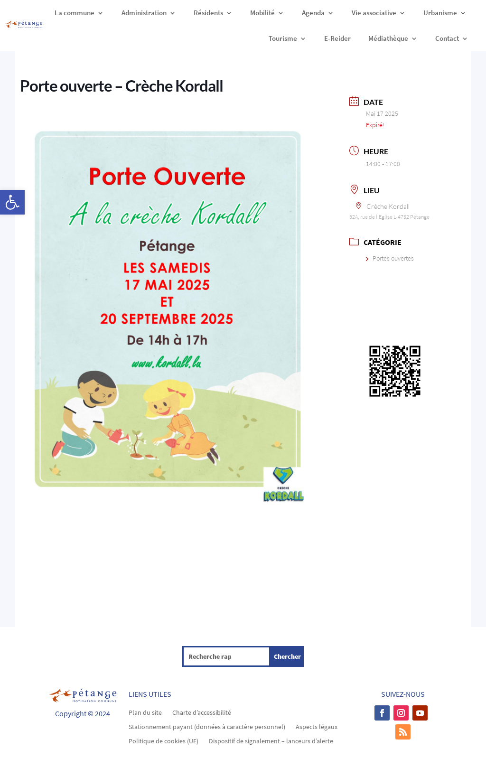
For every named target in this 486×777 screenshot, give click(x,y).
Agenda (313, 12)
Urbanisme (440, 12)
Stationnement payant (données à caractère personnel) (207, 726)
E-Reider (337, 38)
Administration (144, 12)
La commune (74, 12)
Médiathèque (388, 38)
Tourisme (283, 38)
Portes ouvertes (393, 258)
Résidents (208, 12)
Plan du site (145, 712)
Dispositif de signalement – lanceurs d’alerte (271, 740)
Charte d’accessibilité (201, 712)
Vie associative (374, 12)
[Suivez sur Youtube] (420, 713)
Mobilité (262, 12)
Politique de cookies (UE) (163, 740)
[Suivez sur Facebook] (382, 713)
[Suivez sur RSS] (403, 732)
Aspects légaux (316, 726)
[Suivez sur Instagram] (401, 713)
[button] (12, 202)
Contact (447, 38)
